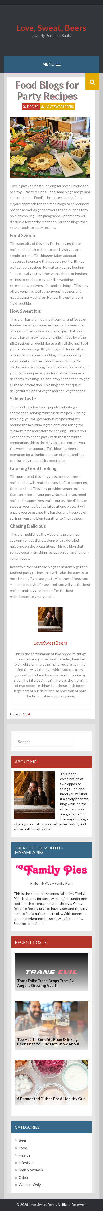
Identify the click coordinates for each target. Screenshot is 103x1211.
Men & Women (31, 1170)
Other (24, 1177)
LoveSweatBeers (60, 107)
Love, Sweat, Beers (51, 28)
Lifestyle (26, 1162)
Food (26, 714)
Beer (23, 1140)
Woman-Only (30, 1184)
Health (24, 1155)
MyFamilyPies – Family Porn (51, 883)
